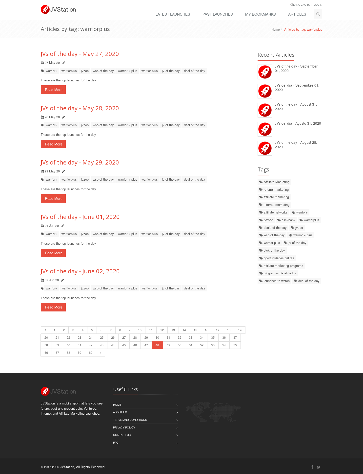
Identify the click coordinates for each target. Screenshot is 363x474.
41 (79, 345)
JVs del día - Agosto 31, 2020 (298, 123)
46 (135, 345)
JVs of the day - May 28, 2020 (80, 108)
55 (235, 345)
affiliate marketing (276, 196)
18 (228, 330)
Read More (53, 89)
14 (184, 330)
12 (162, 330)
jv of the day (171, 70)
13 (173, 330)
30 (157, 337)
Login (318, 4)
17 (217, 330)
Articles (297, 14)
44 (113, 345)
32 (179, 337)
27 (124, 337)
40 (68, 345)
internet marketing (276, 204)
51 (190, 345)
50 (179, 345)
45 (124, 345)
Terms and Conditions (130, 420)
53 (213, 345)
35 (213, 337)
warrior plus (149, 70)
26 (113, 337)
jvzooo (268, 219)
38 (46, 345)
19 (240, 330)
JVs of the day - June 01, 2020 (80, 217)
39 (57, 345)
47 (146, 345)
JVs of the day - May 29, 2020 (80, 162)
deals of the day (275, 227)
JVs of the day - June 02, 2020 (80, 271)
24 (90, 337)
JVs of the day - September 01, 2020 (296, 68)
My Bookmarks (260, 14)
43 (101, 345)
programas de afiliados (279, 273)
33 (190, 337)
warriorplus (69, 70)
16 (206, 330)
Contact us (122, 435)
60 (90, 352)
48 (157, 345)
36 (224, 337)
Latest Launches (173, 14)
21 (57, 337)
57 (57, 352)
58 (68, 352)
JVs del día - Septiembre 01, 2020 (297, 87)
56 (46, 352)
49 (168, 345)
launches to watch (276, 280)
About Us (120, 412)
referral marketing (276, 189)
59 (79, 352)
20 (46, 337)
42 (90, 345)
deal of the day (194, 70)
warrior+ (51, 70)
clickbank (288, 219)
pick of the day (274, 250)
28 (135, 337)
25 (101, 337)
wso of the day (103, 70)
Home (275, 29)
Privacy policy (124, 427)
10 (139, 330)
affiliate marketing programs (283, 265)
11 (151, 330)
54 (224, 345)
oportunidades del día (278, 258)
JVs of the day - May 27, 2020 (80, 53)
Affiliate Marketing (276, 181)
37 (235, 337)
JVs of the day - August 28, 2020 (296, 144)
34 (201, 337)
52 (201, 345)
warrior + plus (127, 70)
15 (195, 330)
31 (168, 337)
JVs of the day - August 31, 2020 (296, 106)
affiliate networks (275, 212)
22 (68, 337)
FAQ (116, 442)
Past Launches (217, 14)
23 (79, 337)
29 (146, 337)
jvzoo (85, 70)
